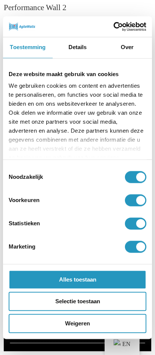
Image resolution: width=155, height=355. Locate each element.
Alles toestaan (77, 279)
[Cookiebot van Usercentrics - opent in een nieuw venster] (113, 26)
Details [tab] (77, 47)
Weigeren (77, 323)
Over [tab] (127, 47)
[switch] (135, 200)
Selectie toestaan (77, 301)
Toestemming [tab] (28, 47)
